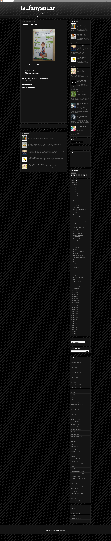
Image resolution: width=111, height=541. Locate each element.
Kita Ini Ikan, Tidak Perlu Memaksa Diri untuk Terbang (83, 116)
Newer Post (25, 126)
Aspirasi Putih (74, 365)
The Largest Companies (79, 257)
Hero (72, 394)
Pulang (72, 456)
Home (23, 16)
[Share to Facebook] (45, 78)
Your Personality (77, 281)
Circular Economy (75, 510)
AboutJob (73, 508)
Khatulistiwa (73, 414)
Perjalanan (73, 446)
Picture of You (74, 451)
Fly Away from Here (75, 387)
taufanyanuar (37, 8)
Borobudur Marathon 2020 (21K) (78, 239)
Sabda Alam (73, 468)
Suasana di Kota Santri (76, 471)
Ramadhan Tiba (74, 458)
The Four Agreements (78, 227)
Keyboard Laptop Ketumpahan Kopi (35, 142)
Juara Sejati (73, 412)
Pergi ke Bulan (74, 444)
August (75, 288)
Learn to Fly (73, 421)
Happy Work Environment (79, 223)
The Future (76, 214)
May (75, 294)
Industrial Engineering (76, 513)
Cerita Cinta (73, 370)
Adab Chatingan (77, 267)
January (76, 302)
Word (72, 498)
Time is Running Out (75, 486)
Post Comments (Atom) (47, 129)
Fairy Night (73, 382)
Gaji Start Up (76, 231)
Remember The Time (76, 463)
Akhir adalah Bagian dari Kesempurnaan (36, 150)
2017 (73, 309)
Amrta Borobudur (77, 242)
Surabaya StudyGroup (76, 518)
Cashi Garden (76, 263)
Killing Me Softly (74, 417)
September (76, 286)
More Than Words (75, 436)
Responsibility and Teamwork (77, 201)
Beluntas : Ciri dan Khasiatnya (81, 92)
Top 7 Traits (76, 229)
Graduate (73, 392)
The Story (73, 483)
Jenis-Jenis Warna (81, 126)
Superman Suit (76, 261)
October (76, 284)
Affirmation (73, 360)
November (76, 199)
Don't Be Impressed (78, 233)
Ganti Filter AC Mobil (78, 244)
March (75, 298)
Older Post (63, 126)
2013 (73, 317)
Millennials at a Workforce (79, 225)
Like (74, 279)
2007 (73, 329)
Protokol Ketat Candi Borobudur (78, 236)
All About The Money (76, 362)
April (75, 296)
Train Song (73, 488)
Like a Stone (74, 424)
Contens (39, 16)
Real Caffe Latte (75, 461)
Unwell (75, 249)
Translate (82, 344)
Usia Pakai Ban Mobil (78, 251)
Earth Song (73, 377)
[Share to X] (44, 78)
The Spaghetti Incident (76, 481)
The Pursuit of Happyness (77, 478)
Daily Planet (73, 375)
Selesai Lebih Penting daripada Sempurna (82, 81)
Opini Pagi (73, 441)
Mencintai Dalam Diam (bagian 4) (78, 247)
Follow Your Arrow (75, 389)
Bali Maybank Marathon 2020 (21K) (79, 204)
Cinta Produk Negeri (78, 218)
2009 (73, 325)
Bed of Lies (73, 367)
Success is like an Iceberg (79, 221)
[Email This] (41, 78)
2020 (73, 195)
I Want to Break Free (76, 404)
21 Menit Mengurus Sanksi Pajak (35, 157)
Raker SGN (76, 259)
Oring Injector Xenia (78, 255)
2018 (73, 307)
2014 (73, 315)
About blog (31, 16)
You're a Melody (74, 500)
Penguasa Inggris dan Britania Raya (36, 164)
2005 (73, 333)
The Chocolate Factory (76, 473)
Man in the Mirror (75, 429)
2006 (73, 331)
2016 (73, 311)
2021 (73, 193)
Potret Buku (73, 515)
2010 (73, 323)
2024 (73, 187)
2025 (73, 184)
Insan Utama (74, 409)
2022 (73, 191)
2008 (73, 327)
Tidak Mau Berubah (78, 212)
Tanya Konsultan (75, 520)
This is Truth (76, 207)
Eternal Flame (74, 380)
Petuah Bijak (28, 80)
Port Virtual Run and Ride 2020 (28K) (79, 210)
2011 (73, 321)
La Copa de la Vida (75, 419)
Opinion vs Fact (77, 253)
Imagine (73, 407)
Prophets (75, 272)
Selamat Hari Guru (77, 216)
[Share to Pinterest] (47, 78)
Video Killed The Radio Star (77, 493)
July (75, 290)
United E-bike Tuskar (78, 270)
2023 (73, 189)
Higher (72, 397)
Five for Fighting (75, 384)
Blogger (63, 530)
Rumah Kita (73, 466)
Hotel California (74, 402)
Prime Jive (73, 454)
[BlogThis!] (42, 78)
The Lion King (74, 476)
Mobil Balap (73, 434)
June (75, 292)
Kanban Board (31, 135)
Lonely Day (73, 426)
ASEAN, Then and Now (78, 277)
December (76, 197)
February (76, 300)
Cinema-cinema (49, 16)
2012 (73, 319)
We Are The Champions (76, 495)
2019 (73, 305)
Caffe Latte (76, 265)
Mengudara (73, 431)
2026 (73, 182)
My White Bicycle (75, 439)
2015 (73, 313)
